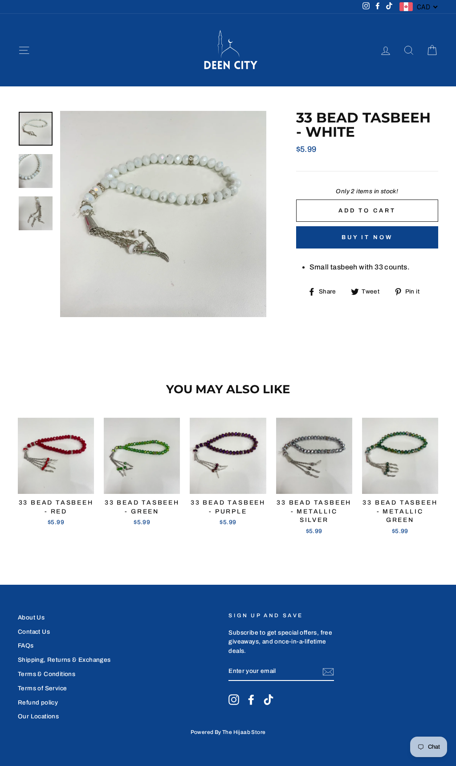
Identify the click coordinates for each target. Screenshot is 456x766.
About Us (31, 617)
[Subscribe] (328, 671)
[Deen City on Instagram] (233, 699)
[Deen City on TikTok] (268, 699)
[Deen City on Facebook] (251, 699)
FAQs (26, 645)
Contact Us (34, 631)
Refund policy (38, 702)
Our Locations (38, 716)
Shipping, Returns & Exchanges (64, 659)
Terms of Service (42, 688)
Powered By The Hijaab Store (228, 732)
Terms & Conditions (46, 674)
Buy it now (367, 237)
